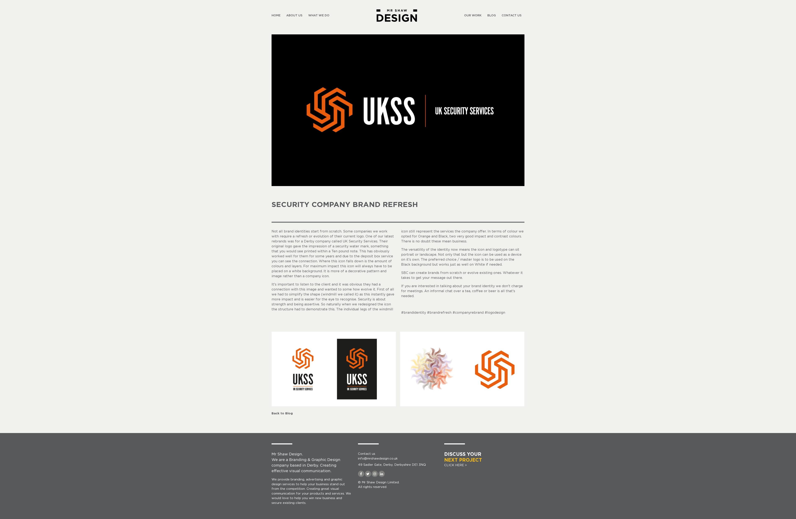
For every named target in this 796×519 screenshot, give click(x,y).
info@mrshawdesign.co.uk (378, 458)
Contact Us (512, 15)
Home (276, 15)
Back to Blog (282, 413)
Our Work (473, 15)
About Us (294, 15)
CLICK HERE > (463, 459)
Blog (491, 15)
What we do (318, 15)
